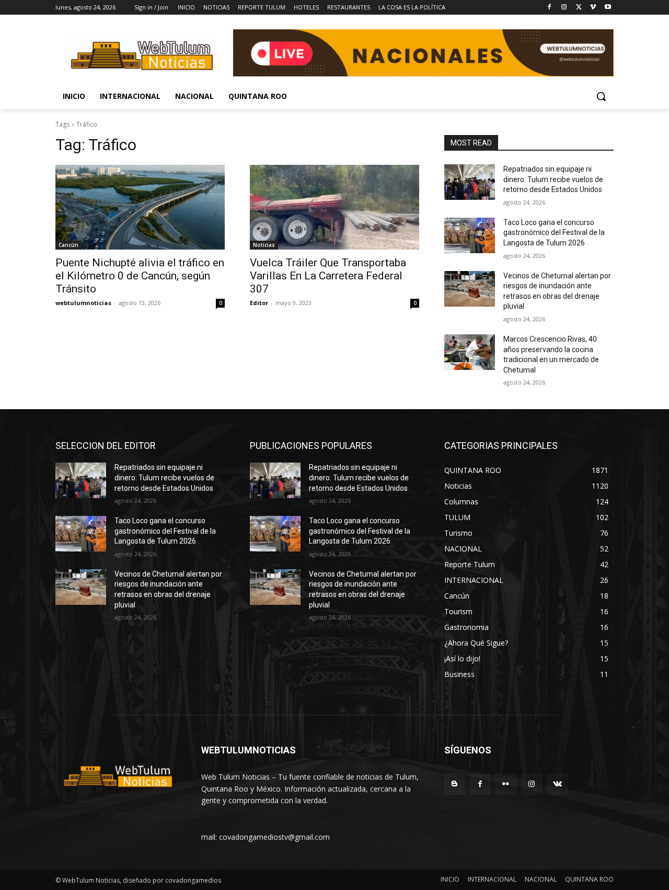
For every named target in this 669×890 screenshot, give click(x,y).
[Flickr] (505, 784)
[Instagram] (564, 8)
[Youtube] (608, 8)
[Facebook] (550, 8)
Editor (259, 303)
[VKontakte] (557, 784)
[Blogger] (454, 784)
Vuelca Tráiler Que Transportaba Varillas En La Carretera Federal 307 (328, 275)
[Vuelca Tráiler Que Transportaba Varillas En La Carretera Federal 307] (334, 207)
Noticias (264, 245)
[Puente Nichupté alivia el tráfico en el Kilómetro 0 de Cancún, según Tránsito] (140, 207)
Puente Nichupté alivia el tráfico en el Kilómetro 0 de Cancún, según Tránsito (139, 275)
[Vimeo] (593, 8)
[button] (601, 96)
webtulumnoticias (83, 303)
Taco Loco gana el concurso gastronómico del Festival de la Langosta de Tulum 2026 (554, 232)
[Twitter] (579, 8)
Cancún (68, 245)
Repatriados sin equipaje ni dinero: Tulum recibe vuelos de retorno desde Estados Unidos (553, 179)
